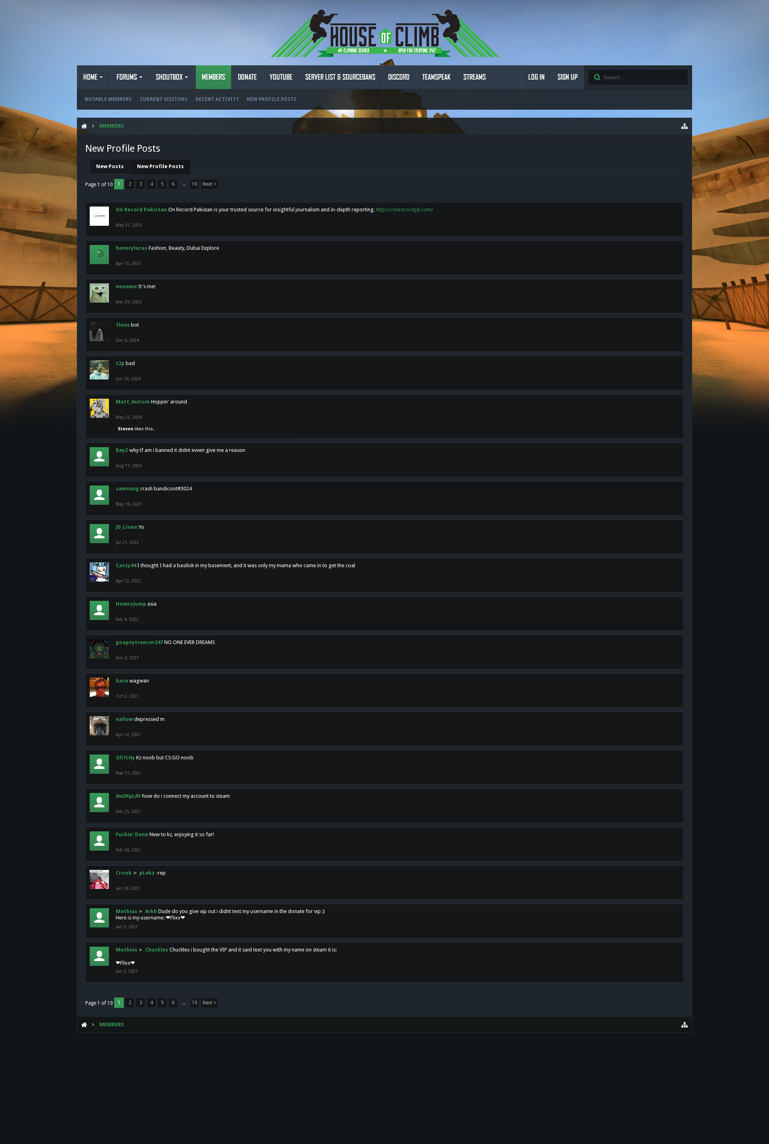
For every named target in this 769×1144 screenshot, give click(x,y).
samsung (127, 489)
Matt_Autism (133, 402)
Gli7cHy (125, 758)
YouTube (281, 77)
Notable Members (108, 99)
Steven (125, 429)
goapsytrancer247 (139, 642)
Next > (209, 184)
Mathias (126, 911)
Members (213, 77)
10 (194, 184)
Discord (398, 77)
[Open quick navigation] (684, 126)
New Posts (110, 166)
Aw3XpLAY (128, 796)
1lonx (123, 325)
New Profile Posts (271, 99)
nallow (124, 719)
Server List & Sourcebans (340, 77)
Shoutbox (169, 77)
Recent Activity (217, 99)
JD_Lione (126, 527)
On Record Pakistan (141, 210)
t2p (120, 363)
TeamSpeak (436, 77)
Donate (247, 77)
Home (90, 77)
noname (126, 286)
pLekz (147, 873)
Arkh (151, 911)
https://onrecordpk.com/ (404, 210)
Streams (474, 77)
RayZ (122, 450)
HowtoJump (131, 604)
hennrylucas (131, 248)
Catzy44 (126, 565)
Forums (127, 77)
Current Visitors (163, 99)
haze (122, 681)
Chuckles (156, 950)
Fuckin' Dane (132, 834)
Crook (124, 873)
